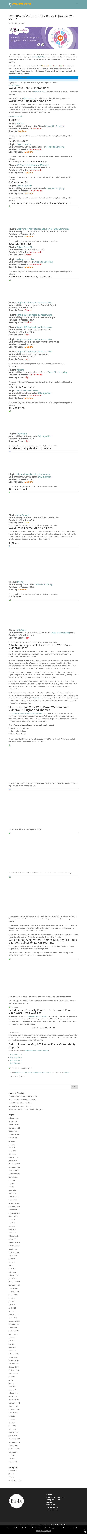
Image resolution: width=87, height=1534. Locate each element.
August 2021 (13, 1295)
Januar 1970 (13, 1462)
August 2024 (13, 1177)
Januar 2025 (13, 1161)
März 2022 (12, 1272)
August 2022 (13, 1256)
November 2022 (14, 1246)
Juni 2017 (12, 1459)
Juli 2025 (12, 1141)
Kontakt (64, 1525)
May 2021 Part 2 (16, 1060)
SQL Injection (44, 392)
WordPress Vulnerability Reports (36, 1051)
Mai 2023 (12, 1226)
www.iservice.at (51, 1510)
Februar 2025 (13, 1157)
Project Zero (37, 698)
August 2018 (13, 1413)
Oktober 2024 (13, 1170)
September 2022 (14, 1252)
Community (13, 1471)
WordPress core (28, 98)
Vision (20, 1525)
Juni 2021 (12, 1301)
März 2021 (12, 1311)
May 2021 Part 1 (16, 1063)
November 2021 (14, 1285)
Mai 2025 (12, 1147)
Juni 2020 (12, 1341)
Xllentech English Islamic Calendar (33, 474)
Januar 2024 (13, 1200)
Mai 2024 (12, 1187)
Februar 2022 (13, 1275)
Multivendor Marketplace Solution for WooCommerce (42, 228)
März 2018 (12, 1429)
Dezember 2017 (14, 1439)
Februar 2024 (13, 1197)
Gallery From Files (25, 247)
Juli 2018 (12, 1416)
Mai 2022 (12, 1265)
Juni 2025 (12, 1144)
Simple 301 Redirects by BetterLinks (34, 302)
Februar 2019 (13, 1393)
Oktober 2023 (13, 1210)
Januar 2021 (13, 1318)
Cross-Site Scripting (54, 126)
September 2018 (14, 1409)
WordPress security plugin (36, 1016)
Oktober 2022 (13, 1249)
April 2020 (12, 1347)
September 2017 (14, 1449)
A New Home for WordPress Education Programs (26, 1109)
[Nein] (84, 1530)
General (21, 23)
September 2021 (14, 1292)
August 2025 (13, 1138)
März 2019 (12, 1390)
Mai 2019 (12, 1383)
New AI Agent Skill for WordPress (20, 1103)
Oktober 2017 (13, 1445)
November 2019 (14, 1364)
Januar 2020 (13, 1357)
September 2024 (14, 1174)
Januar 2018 (13, 1436)
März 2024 (12, 1193)
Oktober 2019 (13, 1367)
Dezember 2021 (14, 1282)
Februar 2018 (13, 1432)
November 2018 (14, 1403)
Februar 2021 (13, 1315)
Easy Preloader (23, 144)
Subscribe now (14, 85)
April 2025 (12, 1151)
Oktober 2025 (13, 1131)
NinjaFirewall (22, 515)
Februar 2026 (13, 1118)
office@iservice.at (52, 1507)
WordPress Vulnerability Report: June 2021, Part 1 (33, 1072)
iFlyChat (20, 123)
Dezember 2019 (14, 1360)
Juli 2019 (12, 1377)
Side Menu (21, 433)
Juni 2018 (12, 1419)
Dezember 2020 (14, 1321)
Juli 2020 (12, 1337)
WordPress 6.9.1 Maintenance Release (22, 1100)
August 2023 (13, 1216)
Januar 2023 (13, 1239)
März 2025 (12, 1154)
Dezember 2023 (14, 1203)
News (27, 1525)
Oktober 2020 (13, 1328)
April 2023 (12, 1229)
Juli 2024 (12, 1180)
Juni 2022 (12, 1262)
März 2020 (12, 1351)
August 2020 (13, 1334)
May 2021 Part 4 (16, 1055)
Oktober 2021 (13, 1288)
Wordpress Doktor (15, 1480)
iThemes (67, 1072)
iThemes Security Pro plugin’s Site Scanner (27, 714)
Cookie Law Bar (24, 185)
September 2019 (14, 1370)
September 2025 (14, 1134)
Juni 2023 (12, 1223)
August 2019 (13, 1373)
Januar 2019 (13, 1396)
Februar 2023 (13, 1236)
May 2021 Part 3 (16, 1058)
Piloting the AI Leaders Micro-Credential (23, 1096)
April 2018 (12, 1426)
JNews (20, 581)
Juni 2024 (12, 1184)
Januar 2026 (13, 1121)
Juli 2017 (12, 1455)
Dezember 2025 (14, 1125)
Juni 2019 (12, 1380)
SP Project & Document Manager (32, 165)
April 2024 (12, 1190)
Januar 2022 (13, 1278)
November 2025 (14, 1128)
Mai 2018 (12, 1423)
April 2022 (12, 1269)
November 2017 (14, 1442)
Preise (33, 1525)
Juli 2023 (12, 1220)
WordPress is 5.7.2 (39, 92)
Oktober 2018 (13, 1406)
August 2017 (13, 1452)
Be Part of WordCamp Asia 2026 (20, 1106)
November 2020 (14, 1324)
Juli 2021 (12, 1298)
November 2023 (14, 1206)
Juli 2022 (12, 1259)
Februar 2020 (13, 1354)
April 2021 (12, 1308)
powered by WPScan (39, 57)
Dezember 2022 (14, 1242)
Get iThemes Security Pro (43, 1027)
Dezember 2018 (14, 1400)
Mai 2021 (12, 1305)
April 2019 (12, 1387)
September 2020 (14, 1331)
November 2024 (14, 1167)
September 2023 (14, 1213)
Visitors (20, 369)
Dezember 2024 (14, 1164)
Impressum (43, 1525)
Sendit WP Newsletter (27, 390)
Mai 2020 (12, 1344)
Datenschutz (54, 1525)
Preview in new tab (15, 116)
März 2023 (12, 1233)
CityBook (21, 630)
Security (11, 1477)
